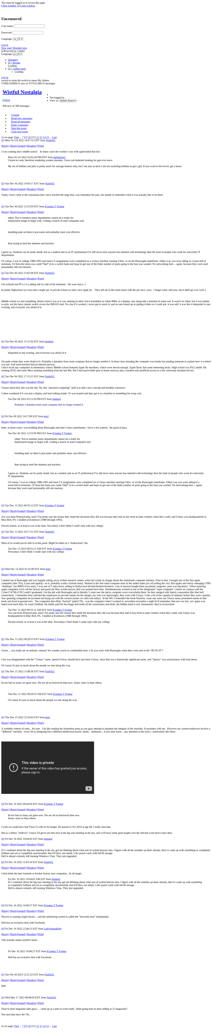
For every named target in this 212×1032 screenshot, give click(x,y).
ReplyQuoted (18, 146)
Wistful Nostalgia (22, 92)
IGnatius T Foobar (54, 206)
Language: (6, 38)
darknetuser (59, 157)
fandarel (49, 341)
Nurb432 (50, 140)
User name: (7, 26)
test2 (46, 416)
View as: (54, 100)
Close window (9, 5)
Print (40, 146)
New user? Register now (14, 48)
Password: (6, 32)
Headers (31, 146)
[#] (2, 140)
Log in (4, 45)
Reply (5, 146)
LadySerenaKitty (53, 928)
